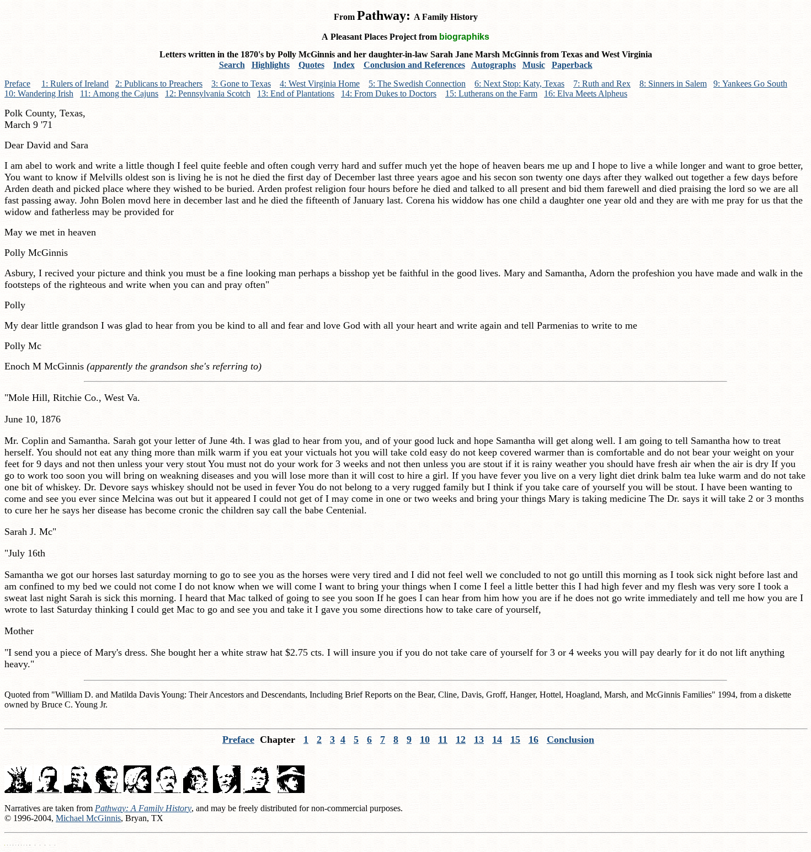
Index (344, 64)
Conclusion (570, 739)
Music (533, 64)
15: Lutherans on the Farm (491, 93)
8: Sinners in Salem (673, 83)
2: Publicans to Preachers (158, 83)
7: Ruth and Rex (602, 83)
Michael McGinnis (88, 818)
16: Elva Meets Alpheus (585, 93)
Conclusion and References (414, 64)
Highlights (271, 64)
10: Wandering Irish (38, 93)
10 (425, 739)
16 (533, 739)
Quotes (311, 64)
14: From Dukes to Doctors (388, 93)
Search (232, 64)
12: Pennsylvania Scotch (207, 93)
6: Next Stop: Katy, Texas (519, 83)
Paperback (572, 64)
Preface (17, 83)
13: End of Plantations (295, 93)
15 (515, 739)
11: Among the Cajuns (119, 93)
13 (479, 739)
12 (461, 739)
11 (442, 739)
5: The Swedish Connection (417, 83)
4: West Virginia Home (320, 83)
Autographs (493, 64)
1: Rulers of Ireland (75, 83)
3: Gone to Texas (241, 83)
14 (497, 739)
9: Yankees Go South (750, 83)
